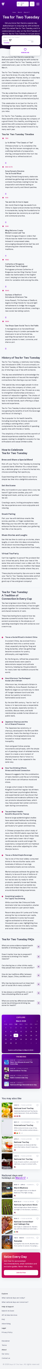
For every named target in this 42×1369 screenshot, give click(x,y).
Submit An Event (8, 1311)
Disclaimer (6, 1341)
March (20, 12)
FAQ (3, 1319)
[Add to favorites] (37, 1105)
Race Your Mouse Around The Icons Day (21, 1063)
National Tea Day (21, 1142)
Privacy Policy (7, 1332)
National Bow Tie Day (18, 1071)
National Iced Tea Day (24, 1108)
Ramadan (18, 1241)
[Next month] (37, 1021)
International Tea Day (23, 1125)
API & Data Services (9, 1315)
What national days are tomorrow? (15, 1302)
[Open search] (32, 4)
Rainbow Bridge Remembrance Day (23, 1085)
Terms (4, 1345)
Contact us (6, 1358)
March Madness (21, 1188)
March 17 (27, 12)
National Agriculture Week (26, 1205)
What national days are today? (13, 1298)
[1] (5, 163)
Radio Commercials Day (19, 1078)
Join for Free (21, 1273)
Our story (5, 1354)
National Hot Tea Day (23, 1159)
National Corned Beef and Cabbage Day (23, 1223)
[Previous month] (4, 1021)
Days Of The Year (16, 1364)
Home (14, 12)
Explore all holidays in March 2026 (20, 1050)
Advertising (6, 1324)
